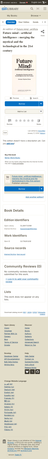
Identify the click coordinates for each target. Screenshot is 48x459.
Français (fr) (9, 398)
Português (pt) (10, 412)
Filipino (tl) (8, 430)
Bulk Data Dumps (11, 362)
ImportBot (41, 131)
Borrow (22, 104)
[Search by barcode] (37, 8)
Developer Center (11, 356)
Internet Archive (10, 254)
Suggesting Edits (32, 362)
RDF (24, 312)
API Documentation (12, 359)
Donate (24, 2)
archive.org (12, 451)
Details (35, 22)
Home (27, 328)
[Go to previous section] (3, 22)
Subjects (28, 336)
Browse (34, 15)
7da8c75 (18, 455)
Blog (6, 339)
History (42, 133)
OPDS (35, 312)
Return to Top (30, 345)
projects (10, 449)
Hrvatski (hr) (9, 404)
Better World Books (12, 158)
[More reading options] (41, 103)
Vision (6, 328)
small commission (18, 163)
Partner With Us (10, 334)
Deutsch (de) (9, 390)
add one (10, 143)
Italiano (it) (8, 407)
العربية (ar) (8, 384)
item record (21, 254)
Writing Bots (9, 365)
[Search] (32, 8)
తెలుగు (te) (8, 421)
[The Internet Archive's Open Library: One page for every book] (11, 8)
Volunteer (8, 331)
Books (27, 331)
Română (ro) (9, 415)
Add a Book (29, 365)
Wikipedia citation (41, 313)
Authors (28, 334)
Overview (11, 22)
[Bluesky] (27, 371)
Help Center (29, 356)
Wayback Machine (31, 449)
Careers (7, 336)
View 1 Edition (23, 22)
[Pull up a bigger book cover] (24, 94)
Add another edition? (35, 197)
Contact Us (29, 359)
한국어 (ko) (8, 410)
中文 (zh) (8, 427)
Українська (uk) (10, 424)
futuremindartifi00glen (28, 229)
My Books (12, 15)
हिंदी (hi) (7, 401)
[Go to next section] (45, 22)
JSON (29, 312)
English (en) (9, 392)
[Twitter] (32, 371)
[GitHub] (37, 371)
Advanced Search (32, 342)
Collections (29, 339)
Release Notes (30, 368)
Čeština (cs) (9, 387)
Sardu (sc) (8, 418)
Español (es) (9, 395)
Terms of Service (11, 342)
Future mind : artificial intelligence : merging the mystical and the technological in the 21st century (27, 178)
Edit (5, 132)
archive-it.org (26, 451)
